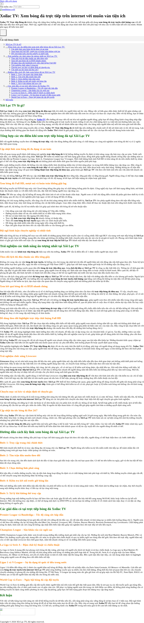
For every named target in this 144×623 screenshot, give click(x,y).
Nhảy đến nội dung (8, 1)
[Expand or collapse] (7, 47)
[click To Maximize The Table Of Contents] (3, 32)
